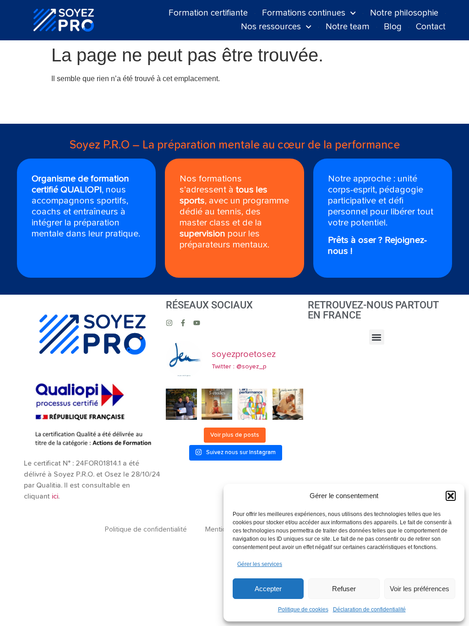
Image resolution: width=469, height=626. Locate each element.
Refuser (344, 589)
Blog (393, 26)
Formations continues (303, 13)
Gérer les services (259, 564)
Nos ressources (271, 26)
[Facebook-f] (183, 322)
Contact (431, 26)
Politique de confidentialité (146, 529)
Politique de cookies (303, 609)
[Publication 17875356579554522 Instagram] (181, 404)
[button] (450, 495)
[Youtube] (196, 322)
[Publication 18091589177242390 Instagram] (288, 404)
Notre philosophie (404, 13)
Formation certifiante (208, 13)
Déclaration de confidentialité (369, 609)
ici (55, 496)
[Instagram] (169, 322)
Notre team (348, 26)
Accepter (268, 589)
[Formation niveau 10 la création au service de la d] (252, 404)
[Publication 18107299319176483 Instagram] (217, 404)
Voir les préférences (419, 589)
